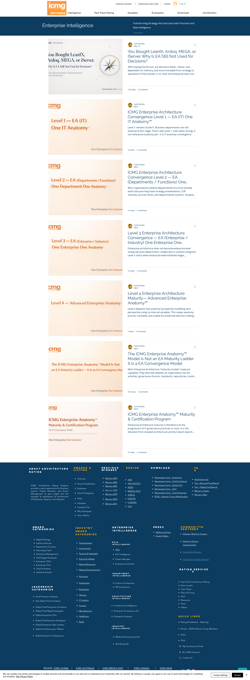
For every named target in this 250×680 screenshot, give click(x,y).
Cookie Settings (220, 675)
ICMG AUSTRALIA (85, 668)
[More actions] (196, 44)
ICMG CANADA (142, 668)
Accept (237, 675)
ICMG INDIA (166, 668)
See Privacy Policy (24, 676)
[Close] (246, 675)
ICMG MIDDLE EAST (112, 668)
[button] (77, 13)
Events (167, 3)
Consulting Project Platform (196, 559)
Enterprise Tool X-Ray (148, 3)
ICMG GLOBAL (61, 668)
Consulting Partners (192, 552)
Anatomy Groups (124, 3)
